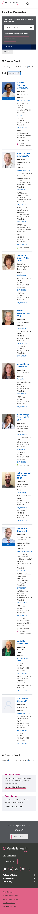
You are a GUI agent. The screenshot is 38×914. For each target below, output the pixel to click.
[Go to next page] (28, 67)
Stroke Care (27, 100)
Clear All (6, 51)
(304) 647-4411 (22, 190)
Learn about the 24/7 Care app (15, 787)
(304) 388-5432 (9, 856)
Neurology (20, 100)
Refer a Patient (19, 837)
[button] (34, 4)
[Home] (16, 3)
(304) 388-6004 (22, 205)
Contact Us (10, 861)
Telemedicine (28, 551)
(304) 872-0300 (22, 690)
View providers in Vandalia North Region (16, 33)
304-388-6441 (21, 115)
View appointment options (14, 806)
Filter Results (8, 47)
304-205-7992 (21, 571)
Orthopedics (20, 379)
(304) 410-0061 (22, 394)
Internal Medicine (22, 434)
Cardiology (20, 551)
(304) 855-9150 (22, 603)
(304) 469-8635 (22, 222)
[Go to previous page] (8, 67)
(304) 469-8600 (22, 128)
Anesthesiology (21, 275)
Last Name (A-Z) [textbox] (14, 73)
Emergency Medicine (23, 170)
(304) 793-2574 (22, 588)
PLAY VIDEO (8, 98)
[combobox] (14, 73)
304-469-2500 (21, 449)
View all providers (10, 39)
